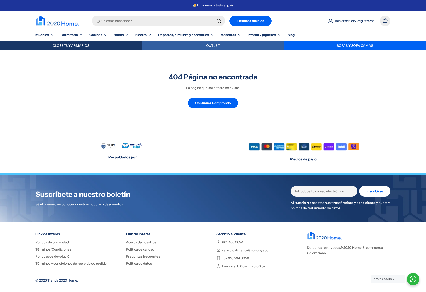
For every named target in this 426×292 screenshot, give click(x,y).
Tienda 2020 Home (62, 280)
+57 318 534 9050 (235, 258)
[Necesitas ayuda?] (413, 279)
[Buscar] (218, 21)
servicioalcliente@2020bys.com (247, 250)
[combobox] (158, 21)
